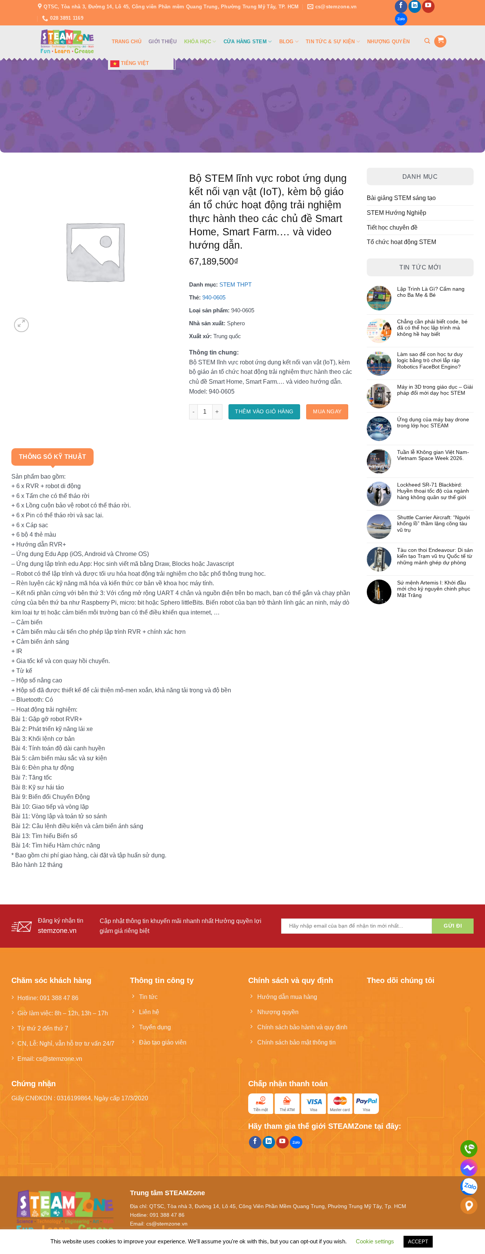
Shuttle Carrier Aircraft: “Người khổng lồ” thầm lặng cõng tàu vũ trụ (433, 524)
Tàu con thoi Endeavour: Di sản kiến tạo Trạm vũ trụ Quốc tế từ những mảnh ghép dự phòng (435, 556)
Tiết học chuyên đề (392, 227)
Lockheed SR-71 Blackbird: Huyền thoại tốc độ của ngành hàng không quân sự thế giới (433, 491)
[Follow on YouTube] (428, 6)
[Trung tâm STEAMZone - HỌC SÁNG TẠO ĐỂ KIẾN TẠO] (67, 41)
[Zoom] (21, 325)
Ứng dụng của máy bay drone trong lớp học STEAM (433, 423)
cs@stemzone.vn (59, 1059)
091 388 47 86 (59, 998)
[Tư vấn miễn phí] (468, 1148)
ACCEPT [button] (418, 1241)
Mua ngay (327, 411)
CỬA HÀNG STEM (245, 41)
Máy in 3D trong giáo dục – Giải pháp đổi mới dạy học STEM (435, 390)
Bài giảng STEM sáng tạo (401, 198)
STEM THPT (235, 284)
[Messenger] (468, 1167)
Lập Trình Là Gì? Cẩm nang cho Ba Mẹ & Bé (431, 292)
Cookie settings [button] (375, 1241)
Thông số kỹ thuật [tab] (52, 457)
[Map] (468, 1205)
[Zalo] (468, 1186)
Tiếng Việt (134, 63)
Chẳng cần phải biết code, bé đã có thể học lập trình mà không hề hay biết (432, 328)
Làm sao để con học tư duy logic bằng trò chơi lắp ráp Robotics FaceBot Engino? (430, 360)
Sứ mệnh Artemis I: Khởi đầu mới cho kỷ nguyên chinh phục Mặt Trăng (433, 589)
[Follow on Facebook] (401, 6)
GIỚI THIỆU (163, 41)
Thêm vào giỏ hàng (264, 411)
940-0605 (213, 297)
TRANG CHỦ (126, 41)
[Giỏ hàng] (440, 41)
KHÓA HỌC (197, 41)
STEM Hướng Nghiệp (396, 213)
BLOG (286, 41)
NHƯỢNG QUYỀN (388, 41)
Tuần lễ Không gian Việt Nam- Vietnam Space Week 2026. (433, 455)
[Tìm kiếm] (427, 41)
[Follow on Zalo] (401, 19)
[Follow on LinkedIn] (414, 6)
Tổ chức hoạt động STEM (401, 242)
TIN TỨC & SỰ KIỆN (330, 41)
